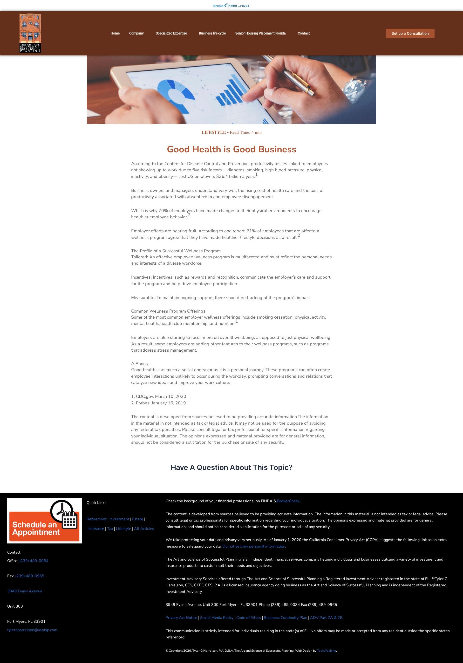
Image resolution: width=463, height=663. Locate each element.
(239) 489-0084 (33, 560)
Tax (110, 528)
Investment (119, 519)
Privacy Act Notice (181, 617)
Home (115, 33)
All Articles (144, 528)
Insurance (96, 528)
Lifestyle (123, 528)
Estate (137, 519)
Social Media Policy (216, 617)
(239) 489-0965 (29, 576)
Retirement (97, 519)
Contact (304, 33)
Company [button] (136, 33)
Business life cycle (212, 33)
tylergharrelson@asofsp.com (32, 630)
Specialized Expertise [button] (171, 33)
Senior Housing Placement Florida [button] (260, 33)
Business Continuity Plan (285, 617)
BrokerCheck (288, 501)
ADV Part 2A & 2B (327, 617)
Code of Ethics (248, 617)
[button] (137, 33)
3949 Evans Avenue (24, 591)
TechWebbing (326, 651)
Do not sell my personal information (254, 546)
